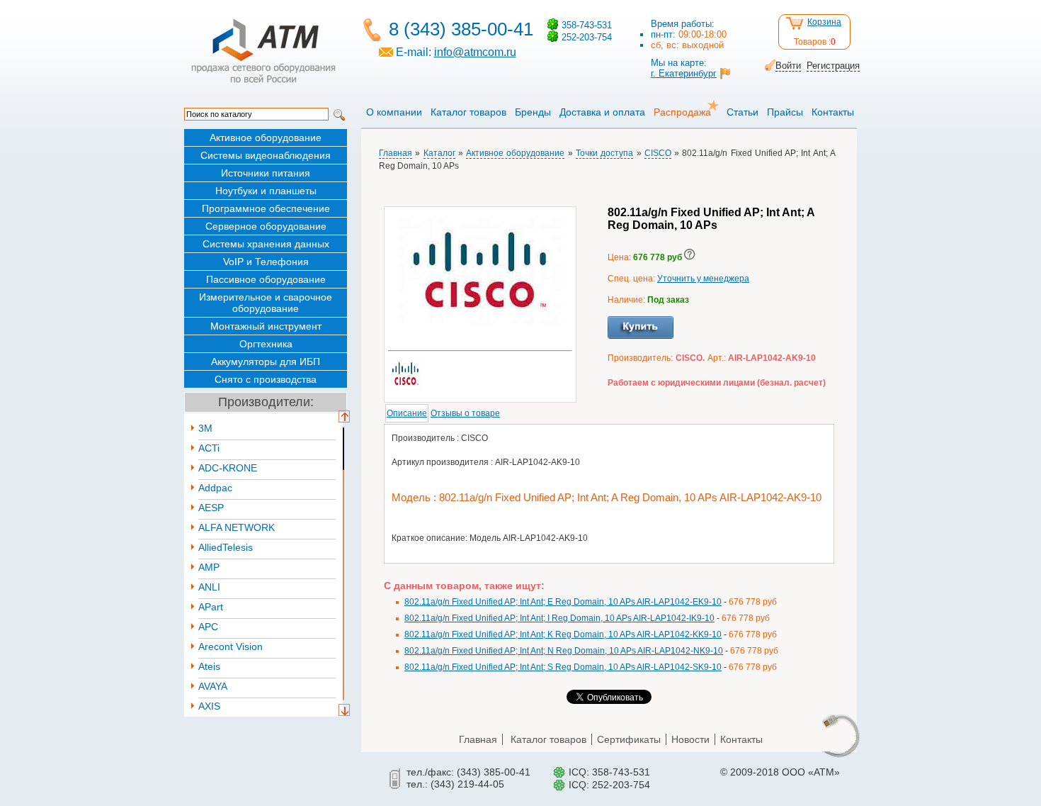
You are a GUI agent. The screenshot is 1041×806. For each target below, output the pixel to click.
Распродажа (682, 112)
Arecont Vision (230, 646)
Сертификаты (629, 739)
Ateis (209, 666)
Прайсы (785, 112)
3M (205, 428)
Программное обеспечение (266, 208)
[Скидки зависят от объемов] (689, 257)
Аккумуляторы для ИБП (265, 361)
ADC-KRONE (227, 468)
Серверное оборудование (265, 226)
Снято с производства (266, 379)
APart (210, 606)
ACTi (209, 448)
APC (208, 626)
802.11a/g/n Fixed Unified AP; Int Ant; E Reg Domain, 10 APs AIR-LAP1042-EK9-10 (563, 602)
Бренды (533, 112)
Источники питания (265, 173)
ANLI (209, 587)
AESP (211, 507)
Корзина (824, 22)
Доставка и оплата (602, 112)
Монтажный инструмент (266, 326)
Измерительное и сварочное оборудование (265, 302)
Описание (407, 413)
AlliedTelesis (225, 547)
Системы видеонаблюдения (265, 155)
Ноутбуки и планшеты (266, 190)
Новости (690, 739)
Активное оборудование (266, 137)
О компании (394, 112)
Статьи (742, 112)
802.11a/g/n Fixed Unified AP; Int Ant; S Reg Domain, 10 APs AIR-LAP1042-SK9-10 (563, 667)
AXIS (209, 706)
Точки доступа (604, 153)
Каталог (439, 153)
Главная (395, 153)
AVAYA (212, 686)
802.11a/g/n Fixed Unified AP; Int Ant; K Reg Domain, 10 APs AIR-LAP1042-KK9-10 (563, 634)
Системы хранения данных (266, 244)
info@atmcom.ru (475, 52)
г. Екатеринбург (684, 73)
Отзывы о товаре (465, 413)
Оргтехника (265, 343)
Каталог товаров (468, 112)
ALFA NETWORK (236, 527)
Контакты (833, 112)
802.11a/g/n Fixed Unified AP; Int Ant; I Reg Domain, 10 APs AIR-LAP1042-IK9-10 (559, 618)
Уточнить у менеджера (703, 279)
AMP (209, 567)
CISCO (657, 153)
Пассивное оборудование (266, 279)
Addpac (215, 487)
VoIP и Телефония (266, 261)
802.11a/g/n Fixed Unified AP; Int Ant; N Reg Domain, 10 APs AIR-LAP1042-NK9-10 (563, 651)
